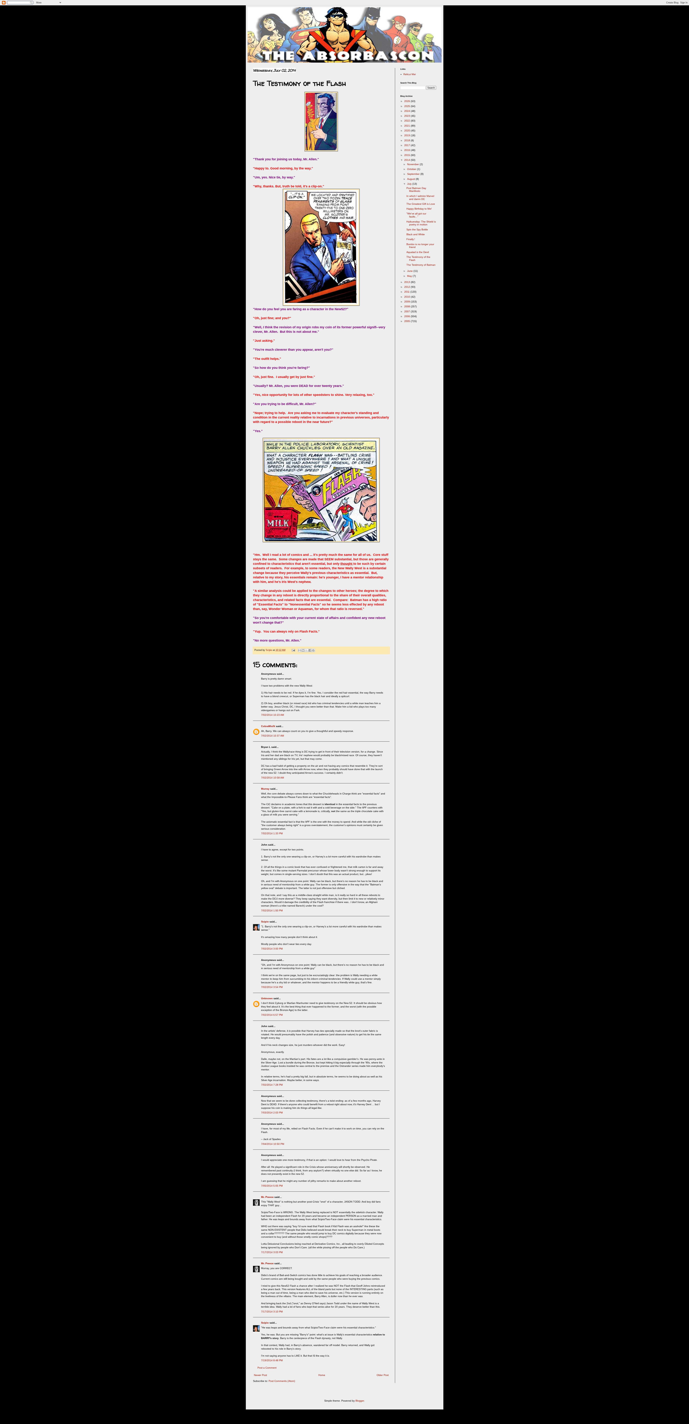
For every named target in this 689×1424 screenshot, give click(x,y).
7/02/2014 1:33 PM (272, 833)
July (409, 183)
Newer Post (260, 1375)
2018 (407, 140)
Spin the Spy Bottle (417, 229)
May (410, 276)
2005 (407, 321)
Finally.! (410, 239)
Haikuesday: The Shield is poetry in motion (421, 223)
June (410, 270)
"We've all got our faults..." (416, 215)
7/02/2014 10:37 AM (272, 735)
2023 (407, 115)
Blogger (359, 1400)
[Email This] (299, 650)
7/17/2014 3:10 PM (272, 1311)
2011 (407, 291)
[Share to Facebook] (310, 650)
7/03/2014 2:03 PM (272, 1112)
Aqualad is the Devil (417, 252)
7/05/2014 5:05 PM (272, 1185)
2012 (407, 286)
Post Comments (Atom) (282, 1381)
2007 (407, 311)
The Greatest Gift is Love (420, 203)
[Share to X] (306, 650)
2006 (407, 316)
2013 (407, 282)
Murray (265, 788)
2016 (407, 150)
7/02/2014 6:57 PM (272, 1014)
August (411, 179)
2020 (407, 130)
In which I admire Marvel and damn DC (420, 197)
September (413, 173)
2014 (407, 160)
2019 (407, 135)
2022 (407, 120)
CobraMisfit (268, 726)
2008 (407, 306)
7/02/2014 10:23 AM (272, 714)
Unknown (267, 998)
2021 (407, 125)
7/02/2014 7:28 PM (272, 1084)
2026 (407, 101)
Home (321, 1375)
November (413, 164)
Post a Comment (266, 1367)
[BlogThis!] (303, 650)
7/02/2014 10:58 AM (272, 777)
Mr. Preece (267, 1197)
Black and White (415, 234)
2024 (407, 111)
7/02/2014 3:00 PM (272, 948)
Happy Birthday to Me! (419, 208)
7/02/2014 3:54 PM (272, 987)
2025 (407, 106)
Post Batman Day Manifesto (416, 190)
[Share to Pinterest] (313, 650)
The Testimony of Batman (420, 264)
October (412, 169)
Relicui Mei (409, 74)
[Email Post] (293, 650)
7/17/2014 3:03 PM (272, 1252)
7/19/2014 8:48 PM (272, 1360)
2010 (407, 296)
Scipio (265, 921)
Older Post (383, 1375)
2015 (407, 155)
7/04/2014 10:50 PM (272, 1143)
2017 (407, 145)
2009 (407, 301)
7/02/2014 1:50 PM (272, 910)
